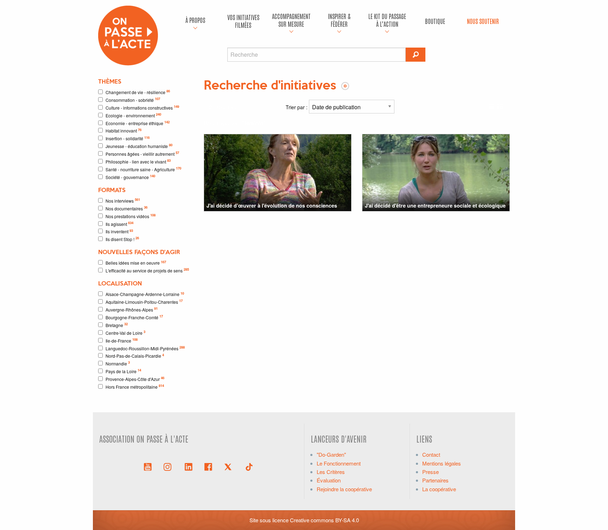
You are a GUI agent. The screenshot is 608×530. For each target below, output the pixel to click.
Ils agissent (119, 223)
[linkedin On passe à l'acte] (188, 466)
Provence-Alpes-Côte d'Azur (135, 378)
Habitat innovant (123, 130)
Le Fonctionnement (339, 463)
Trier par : (297, 107)
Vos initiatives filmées (243, 21)
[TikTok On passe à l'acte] (249, 466)
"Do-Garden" (331, 454)
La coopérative (439, 489)
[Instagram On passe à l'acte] (168, 466)
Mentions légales (441, 463)
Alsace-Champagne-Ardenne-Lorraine (145, 294)
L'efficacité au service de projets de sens (147, 270)
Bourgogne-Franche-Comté (134, 317)
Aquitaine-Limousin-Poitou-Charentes (144, 301)
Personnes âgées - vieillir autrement (142, 153)
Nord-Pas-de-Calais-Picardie (135, 355)
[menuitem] (195, 21)
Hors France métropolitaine (135, 386)
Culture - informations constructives (142, 107)
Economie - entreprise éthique (138, 122)
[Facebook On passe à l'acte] (208, 466)
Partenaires (435, 480)
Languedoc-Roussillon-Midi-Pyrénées (145, 348)
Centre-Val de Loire (125, 332)
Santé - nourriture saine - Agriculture (143, 169)
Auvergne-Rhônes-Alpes (132, 309)
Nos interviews (123, 200)
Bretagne (117, 324)
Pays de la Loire (123, 371)
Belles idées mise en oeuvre (136, 262)
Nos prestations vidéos (131, 215)
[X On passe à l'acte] (229, 466)
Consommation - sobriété (133, 99)
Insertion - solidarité (128, 138)
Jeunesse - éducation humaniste (139, 145)
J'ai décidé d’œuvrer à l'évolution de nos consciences (272, 205)
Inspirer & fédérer (339, 19)
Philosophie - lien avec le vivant (138, 161)
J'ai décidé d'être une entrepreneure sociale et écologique (435, 205)
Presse (430, 471)
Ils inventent (119, 231)
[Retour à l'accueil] (128, 34)
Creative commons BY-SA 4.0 (324, 520)
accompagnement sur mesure (291, 19)
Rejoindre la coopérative (344, 489)
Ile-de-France (122, 340)
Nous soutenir (483, 21)
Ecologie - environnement (133, 115)
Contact (431, 454)
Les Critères (331, 471)
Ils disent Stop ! (122, 238)
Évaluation (329, 480)
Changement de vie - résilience (138, 91)
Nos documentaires (126, 208)
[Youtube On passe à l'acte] (148, 466)
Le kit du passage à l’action (387, 19)
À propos (195, 20)
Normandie (118, 363)
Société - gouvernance (130, 176)
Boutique (435, 21)
